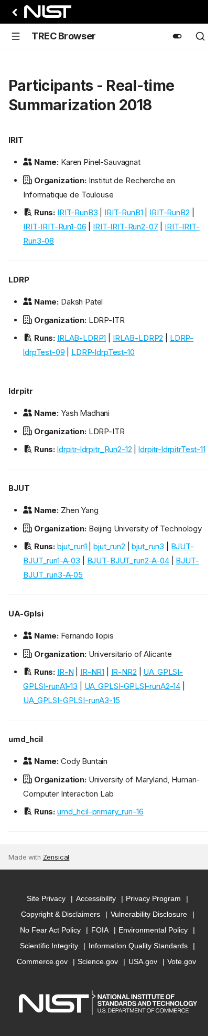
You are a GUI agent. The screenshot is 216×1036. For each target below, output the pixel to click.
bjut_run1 (72, 546)
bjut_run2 (109, 546)
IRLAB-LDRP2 (138, 338)
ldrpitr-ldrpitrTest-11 (172, 449)
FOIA (100, 930)
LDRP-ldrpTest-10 (103, 352)
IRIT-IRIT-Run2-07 (125, 227)
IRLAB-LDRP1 (81, 338)
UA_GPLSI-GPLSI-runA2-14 (132, 686)
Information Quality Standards (138, 945)
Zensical (56, 857)
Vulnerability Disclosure (149, 914)
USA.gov (142, 961)
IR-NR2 (124, 672)
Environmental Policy (153, 930)
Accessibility (96, 898)
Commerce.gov (42, 961)
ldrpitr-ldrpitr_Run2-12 (94, 449)
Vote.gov (181, 961)
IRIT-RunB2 (169, 212)
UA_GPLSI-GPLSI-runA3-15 (71, 700)
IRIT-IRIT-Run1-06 (54, 227)
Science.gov (98, 961)
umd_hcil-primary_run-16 (100, 812)
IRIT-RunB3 (77, 212)
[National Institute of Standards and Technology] (39, 14)
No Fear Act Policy (50, 930)
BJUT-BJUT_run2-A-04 (128, 561)
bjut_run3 (148, 546)
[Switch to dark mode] (177, 36)
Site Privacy (46, 898)
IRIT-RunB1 (123, 212)
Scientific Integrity (49, 945)
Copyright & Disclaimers (60, 914)
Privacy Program (153, 898)
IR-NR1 (92, 672)
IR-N (65, 672)
